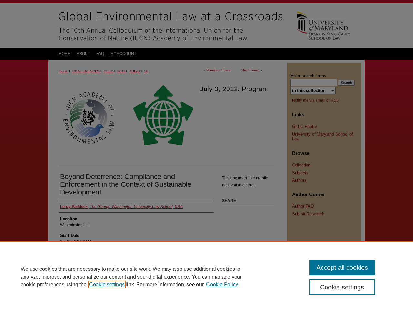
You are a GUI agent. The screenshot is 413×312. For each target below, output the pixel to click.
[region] (206, 276)
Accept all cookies (342, 267)
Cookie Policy (222, 284)
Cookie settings (107, 284)
